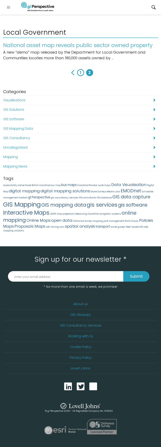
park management (113, 221)
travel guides (118, 226)
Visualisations (14, 100)
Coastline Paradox (87, 185)
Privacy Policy (81, 357)
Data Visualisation (128, 184)
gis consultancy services (64, 197)
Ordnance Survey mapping (88, 221)
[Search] (154, 7)
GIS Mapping (22, 204)
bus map (56, 185)
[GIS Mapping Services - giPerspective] (38, 7)
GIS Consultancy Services (80, 325)
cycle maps (104, 185)
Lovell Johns (80, 368)
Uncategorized (15, 147)
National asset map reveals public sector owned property (78, 45)
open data (61, 220)
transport (103, 226)
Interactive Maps (26, 212)
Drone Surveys (98, 191)
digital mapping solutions (65, 191)
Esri (144, 191)
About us (80, 304)
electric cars (113, 191)
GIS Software (13, 119)
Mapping (10, 156)
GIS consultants (87, 197)
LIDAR (53, 213)
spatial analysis (80, 226)
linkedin (68, 386)
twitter (80, 386)
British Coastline (41, 185)
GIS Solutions (13, 109)
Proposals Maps (29, 226)
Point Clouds (132, 221)
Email (93, 386)
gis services (102, 204)
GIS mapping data (63, 204)
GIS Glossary (80, 314)
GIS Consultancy (16, 138)
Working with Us (80, 336)
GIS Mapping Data (18, 128)
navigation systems (110, 213)
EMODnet (131, 191)
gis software (132, 204)
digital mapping (24, 191)
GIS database (104, 197)
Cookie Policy (80, 346)
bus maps (69, 185)
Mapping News (15, 166)
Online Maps (38, 220)
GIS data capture (131, 197)
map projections (66, 213)
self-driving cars (55, 226)
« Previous (71, 72)
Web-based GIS (134, 226)
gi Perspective (39, 197)
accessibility (10, 185)
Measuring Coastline (86, 213)
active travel (24, 185)
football (23, 197)
